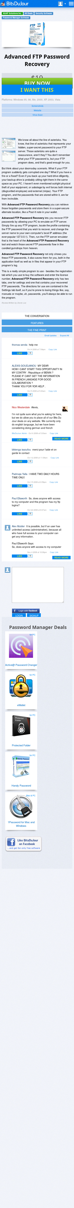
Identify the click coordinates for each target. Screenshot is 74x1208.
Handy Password (21, 785)
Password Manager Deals (38, 627)
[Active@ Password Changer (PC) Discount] (21, 644)
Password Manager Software (16, 17)
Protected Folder (21, 745)
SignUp (34, 615)
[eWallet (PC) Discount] (21, 684)
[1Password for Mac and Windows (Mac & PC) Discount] (21, 805)
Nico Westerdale (21, 407)
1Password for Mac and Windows (21, 823)
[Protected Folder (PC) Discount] (21, 725)
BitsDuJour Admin (19, 433)
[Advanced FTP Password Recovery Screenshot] (8, 143)
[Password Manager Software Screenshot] (8, 156)
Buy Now (37, 83)
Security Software (44, 13)
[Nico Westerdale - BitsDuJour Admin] (66, 409)
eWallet (21, 705)
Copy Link (53, 349)
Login (19, 615)
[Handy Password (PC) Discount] (21, 765)
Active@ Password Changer (21, 665)
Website (37, 110)
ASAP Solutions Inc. (12, 13)
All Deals (29, 13)
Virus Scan (38, 114)
